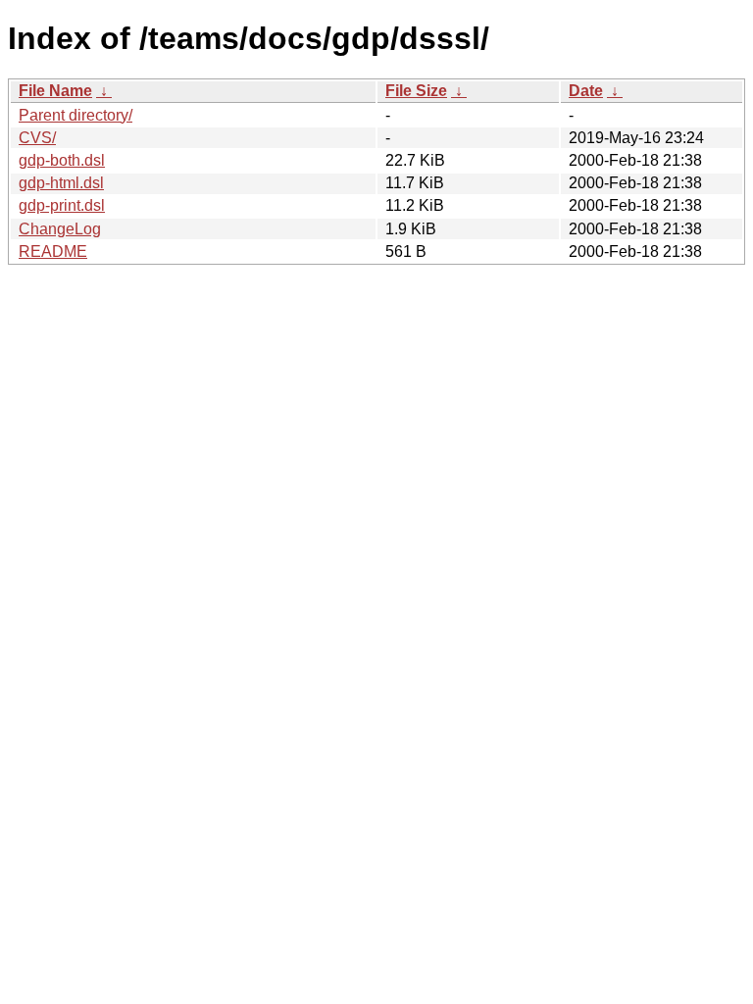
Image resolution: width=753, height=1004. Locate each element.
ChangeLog (60, 229)
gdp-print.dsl (62, 205)
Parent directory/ (75, 115)
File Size (416, 90)
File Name (55, 90)
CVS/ (37, 137)
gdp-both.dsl (62, 160)
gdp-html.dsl (61, 183)
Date (586, 90)
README (53, 251)
